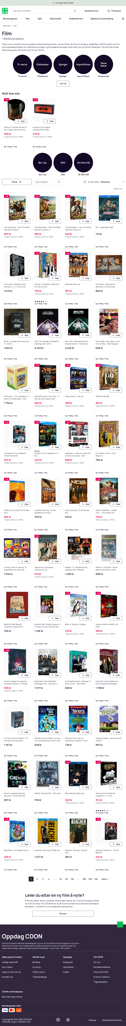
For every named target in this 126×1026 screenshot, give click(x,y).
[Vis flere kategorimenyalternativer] (123, 19)
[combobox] (45, 11)
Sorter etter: (94, 182)
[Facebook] (68, 1020)
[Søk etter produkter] (75, 11)
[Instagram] (58, 1020)
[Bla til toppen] (120, 924)
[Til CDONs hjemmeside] (5, 11)
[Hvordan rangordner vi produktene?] (85, 182)
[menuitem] (10, 19)
